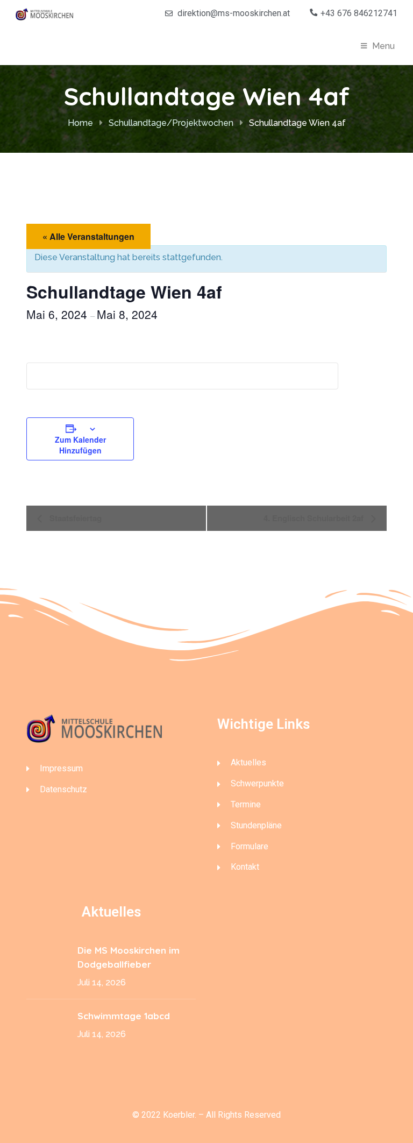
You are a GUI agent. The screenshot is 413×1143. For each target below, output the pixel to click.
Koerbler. (179, 1115)
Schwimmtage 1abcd (125, 1015)
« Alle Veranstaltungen (88, 236)
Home (80, 123)
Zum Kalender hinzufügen (80, 445)
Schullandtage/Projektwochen (171, 123)
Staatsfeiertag (74, 518)
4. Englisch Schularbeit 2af (315, 518)
